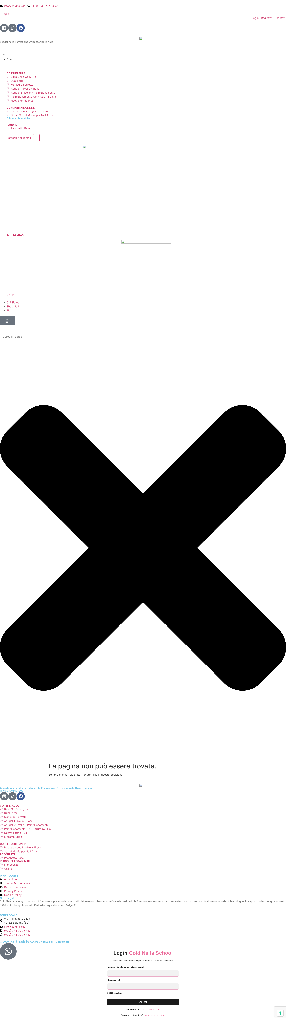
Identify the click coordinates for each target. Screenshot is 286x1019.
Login (5, 14)
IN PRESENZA (15, 234)
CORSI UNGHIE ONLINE (21, 107)
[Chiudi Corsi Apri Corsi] (10, 64)
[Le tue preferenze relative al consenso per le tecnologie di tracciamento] (280, 1013)
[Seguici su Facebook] (21, 28)
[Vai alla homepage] (143, 38)
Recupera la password (154, 1015)
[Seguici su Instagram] (4, 28)
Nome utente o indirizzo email (125, 967)
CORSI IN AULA (16, 73)
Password (113, 980)
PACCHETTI (14, 124)
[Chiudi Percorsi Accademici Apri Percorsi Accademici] (36, 137)
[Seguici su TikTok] (12, 28)
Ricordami (116, 993)
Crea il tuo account (151, 1009)
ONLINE (11, 295)
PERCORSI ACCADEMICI (15, 861)
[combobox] (143, 336)
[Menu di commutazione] (3, 53)
